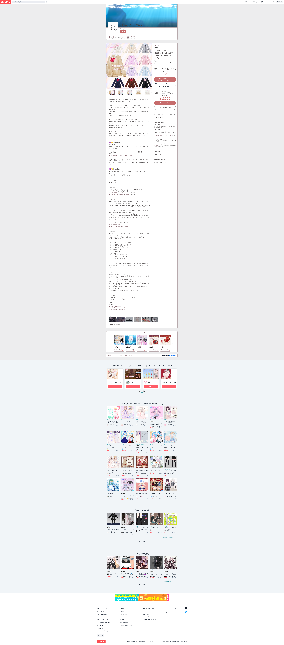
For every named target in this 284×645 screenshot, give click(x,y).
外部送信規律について (166, 641)
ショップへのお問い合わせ (160, 162)
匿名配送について (101, 617)
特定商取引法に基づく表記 (160, 159)
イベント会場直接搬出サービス (104, 622)
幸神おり (132, 382)
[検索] (43, 2)
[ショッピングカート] (273, 2)
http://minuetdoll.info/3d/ (116, 192)
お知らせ (145, 611)
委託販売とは (100, 628)
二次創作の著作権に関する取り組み (105, 631)
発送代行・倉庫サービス (102, 619)
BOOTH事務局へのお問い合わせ (150, 619)
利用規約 (133, 641)
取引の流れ (157, 151)
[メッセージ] (134, 37)
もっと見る (142, 391)
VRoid (162, 45)
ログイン (246, 1)
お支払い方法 (158, 154)
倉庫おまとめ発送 (124, 622)
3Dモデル (156, 45)
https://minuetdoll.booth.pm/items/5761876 (121, 155)
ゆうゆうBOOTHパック (168, 135)
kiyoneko (150, 382)
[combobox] (28, 2)
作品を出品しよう (265, 1)
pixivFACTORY (157, 145)
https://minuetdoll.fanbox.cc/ (117, 309)
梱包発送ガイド (100, 625)
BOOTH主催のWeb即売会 (126, 625)
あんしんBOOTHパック (158, 135)
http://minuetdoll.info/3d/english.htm (119, 194)
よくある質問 (146, 614)
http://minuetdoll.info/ (115, 306)
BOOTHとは (254, 1)
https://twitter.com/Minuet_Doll (117, 308)
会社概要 (128, 641)
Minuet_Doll (123, 29)
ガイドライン (148, 641)
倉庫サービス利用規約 (140, 641)
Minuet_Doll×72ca (142, 332)
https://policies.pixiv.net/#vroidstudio (119, 226)
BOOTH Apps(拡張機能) (102, 614)
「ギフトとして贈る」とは (161, 117)
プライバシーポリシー (156, 641)
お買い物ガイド (123, 614)
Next (151, 66)
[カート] (168, 50)
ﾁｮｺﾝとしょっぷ (117, 382)
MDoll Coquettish (171, 382)
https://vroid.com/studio (116, 224)
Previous (107, 66)
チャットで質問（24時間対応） (150, 617)
